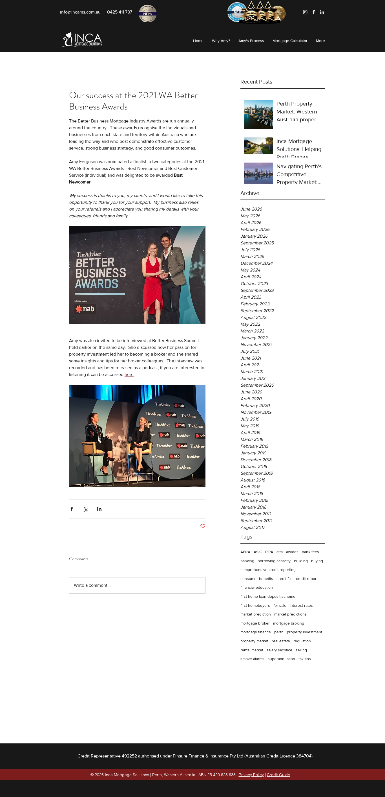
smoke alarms (252, 658)
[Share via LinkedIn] (99, 509)
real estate (281, 641)
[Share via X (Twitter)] (85, 509)
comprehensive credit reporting (268, 569)
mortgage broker (255, 623)
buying (317, 561)
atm (279, 551)
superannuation (281, 658)
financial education (256, 587)
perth (279, 632)
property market (254, 641)
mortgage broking (288, 623)
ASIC (258, 551)
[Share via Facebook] (71, 509)
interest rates (301, 605)
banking (247, 561)
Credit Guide (278, 774)
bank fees (310, 551)
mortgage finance (255, 632)
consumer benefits (256, 578)
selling (301, 650)
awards (292, 551)
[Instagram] (305, 12)
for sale (279, 605)
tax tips (304, 658)
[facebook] (314, 12)
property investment (304, 632)
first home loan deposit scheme (267, 596)
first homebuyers (255, 605)
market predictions (290, 614)
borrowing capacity (274, 561)
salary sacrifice (279, 650)
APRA (245, 551)
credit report (307, 578)
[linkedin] (322, 12)
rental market (251, 650)
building (301, 561)
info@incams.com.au (80, 12)
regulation (302, 641)
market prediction (255, 614)
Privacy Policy (251, 774)
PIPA (269, 551)
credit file (284, 578)
